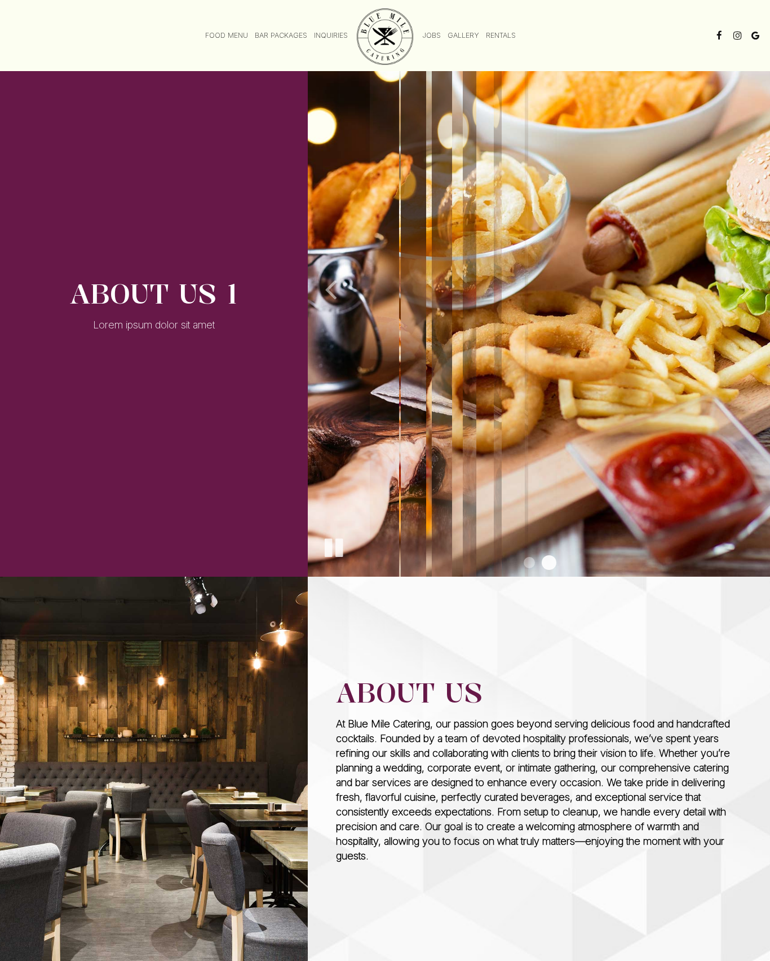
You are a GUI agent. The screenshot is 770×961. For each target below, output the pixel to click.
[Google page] (755, 36)
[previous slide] (330, 288)
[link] (385, 36)
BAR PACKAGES (281, 35)
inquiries (331, 35)
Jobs (431, 35)
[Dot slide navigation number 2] (549, 562)
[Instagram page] (737, 36)
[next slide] (747, 288)
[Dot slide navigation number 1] (529, 562)
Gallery (463, 35)
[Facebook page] (719, 36)
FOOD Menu (226, 35)
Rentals (501, 35)
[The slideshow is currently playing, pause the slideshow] (333, 545)
